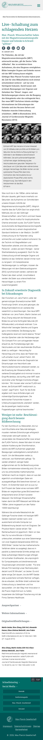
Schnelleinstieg (10, 682)
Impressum (7, 726)
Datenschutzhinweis (22, 726)
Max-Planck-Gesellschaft (21, 703)
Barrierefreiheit (21, 729)
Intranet (22, 709)
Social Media (9, 686)
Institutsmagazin (21, 697)
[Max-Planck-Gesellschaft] (11, 719)
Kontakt (21, 691)
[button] (39, 141)
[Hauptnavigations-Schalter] (38, 5)
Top (38, 680)
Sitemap (36, 726)
